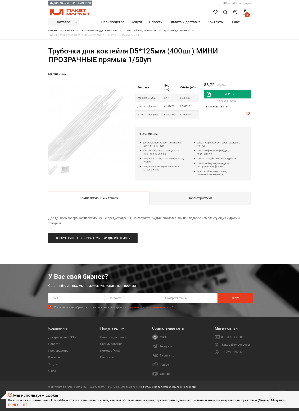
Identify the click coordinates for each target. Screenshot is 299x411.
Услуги (136, 22)
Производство (112, 22)
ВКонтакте (167, 355)
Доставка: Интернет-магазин (72, 3)
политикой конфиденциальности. (175, 387)
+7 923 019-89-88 (233, 352)
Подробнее (18, 405)
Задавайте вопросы (235, 344)
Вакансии (55, 357)
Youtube (165, 374)
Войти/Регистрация (238, 3)
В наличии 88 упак (217, 106)
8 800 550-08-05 (232, 337)
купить (228, 94)
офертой (146, 387)
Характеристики (200, 198)
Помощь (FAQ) (110, 351)
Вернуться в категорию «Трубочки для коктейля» (93, 238)
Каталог (63, 22)
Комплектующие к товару (99, 198)
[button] (126, 122)
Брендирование (111, 344)
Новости (156, 22)
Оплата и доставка (185, 22)
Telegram (166, 346)
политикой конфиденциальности (150, 307)
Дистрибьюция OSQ (62, 337)
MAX (163, 337)
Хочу (235, 298)
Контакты (215, 22)
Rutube (164, 365)
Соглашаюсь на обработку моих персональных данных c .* (113, 307)
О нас (235, 22)
